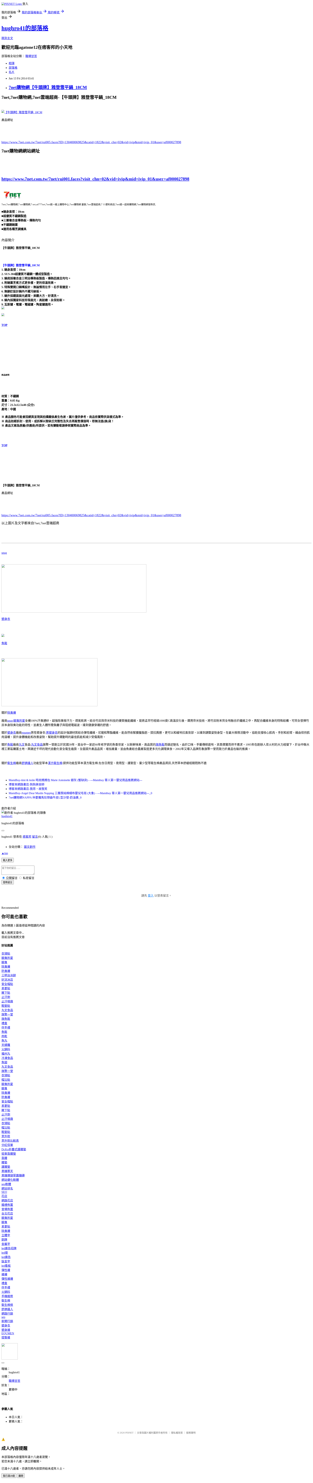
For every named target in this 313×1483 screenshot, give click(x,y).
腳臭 (4, 962)
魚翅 (4, 1062)
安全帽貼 (7, 984)
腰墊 (4, 1162)
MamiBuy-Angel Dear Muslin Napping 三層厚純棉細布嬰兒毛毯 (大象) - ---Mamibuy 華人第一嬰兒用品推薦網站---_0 (80, 793)
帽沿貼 (5, 1079)
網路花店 (7, 1200)
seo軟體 (6, 1184)
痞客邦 (27, 836)
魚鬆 (4, 643)
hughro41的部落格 (24, 28)
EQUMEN (7, 1333)
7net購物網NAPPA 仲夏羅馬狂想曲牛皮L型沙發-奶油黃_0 (45, 797)
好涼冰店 (7, 979)
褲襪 (4, 1274)
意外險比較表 (10, 1140)
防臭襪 (5, 971)
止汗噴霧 (7, 1001)
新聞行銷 (7, 1321)
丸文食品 (37, 744)
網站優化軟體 (10, 1179)
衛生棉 (11, 763)
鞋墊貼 (5, 1005)
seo (3, 1317)
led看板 (6, 1265)
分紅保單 (7, 1145)
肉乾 (4, 1036)
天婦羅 (5, 1044)
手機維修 (7, 1296)
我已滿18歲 (9, 1475)
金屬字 (5, 1244)
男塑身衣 (52, 732)
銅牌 (4, 1239)
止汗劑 (5, 997)
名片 (11, 72)
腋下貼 (5, 992)
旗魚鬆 (160, 744)
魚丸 (4, 1040)
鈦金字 (5, 1261)
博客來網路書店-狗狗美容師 (26, 784)
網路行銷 (7, 1313)
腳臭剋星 (19, 720)
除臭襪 (11, 712)
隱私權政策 (177, 1432)
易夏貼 (5, 988)
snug (4, 552)
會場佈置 (7, 1209)
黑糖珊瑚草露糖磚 (13, 1175)
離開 (20, 1475)
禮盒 (4, 1023)
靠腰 (4, 1158)
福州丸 (5, 1053)
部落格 (13, 67)
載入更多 (7, 860)
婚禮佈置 (7, 1204)
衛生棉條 (7, 1304)
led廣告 (6, 1257)
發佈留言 (7, 882)
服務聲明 (191, 1432)
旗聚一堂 (7, 1014)
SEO (4, 1192)
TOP (4, 324)
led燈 (4, 1252)
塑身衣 (5, 618)
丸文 (22, 744)
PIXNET (129, 1432)
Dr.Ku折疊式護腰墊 (13, 1149)
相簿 (11, 63)
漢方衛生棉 (55, 763)
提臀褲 (5, 1337)
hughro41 (6, 816)
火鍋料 (5, 1049)
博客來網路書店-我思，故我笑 (28, 788)
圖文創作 (30, 846)
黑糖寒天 (7, 1171)
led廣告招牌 (8, 1248)
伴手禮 (5, 1027)
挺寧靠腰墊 (8, 1153)
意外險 (5, 1136)
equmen (26, 732)
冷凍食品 (7, 1058)
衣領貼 (5, 953)
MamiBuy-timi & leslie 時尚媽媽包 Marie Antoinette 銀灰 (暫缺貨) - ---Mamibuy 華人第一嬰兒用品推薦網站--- (75, 780)
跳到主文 (7, 38)
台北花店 (7, 1213)
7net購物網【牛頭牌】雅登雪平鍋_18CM (48, 87)
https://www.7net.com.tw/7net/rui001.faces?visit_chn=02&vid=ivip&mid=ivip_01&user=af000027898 (95, 179)
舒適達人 (27, 763)
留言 (35, 836)
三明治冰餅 (8, 975)
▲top (4, 853)
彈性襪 (5, 1270)
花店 (4, 1196)
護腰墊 (5, 1166)
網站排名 (7, 1188)
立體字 (5, 1235)
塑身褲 (5, 1329)
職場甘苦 (31, 56)
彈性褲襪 (7, 1278)
